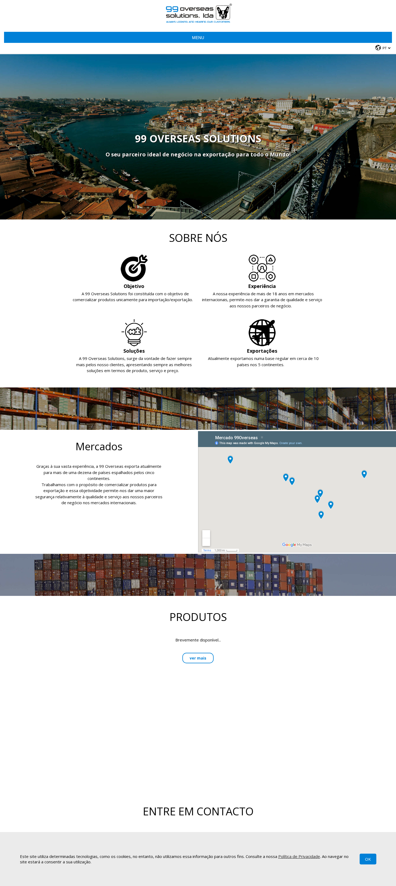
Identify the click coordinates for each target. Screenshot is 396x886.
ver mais (198, 658)
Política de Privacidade (299, 856)
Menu (198, 37)
